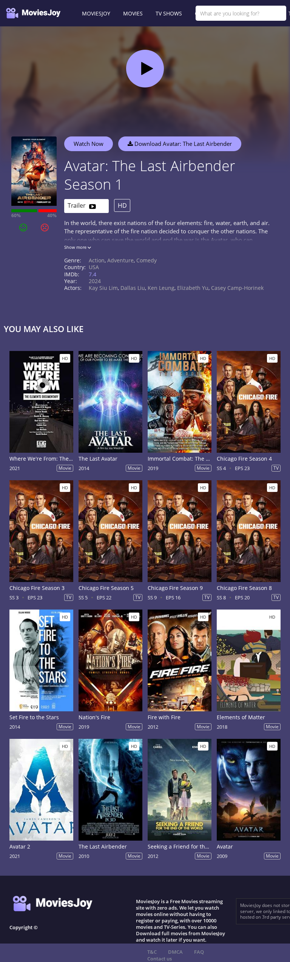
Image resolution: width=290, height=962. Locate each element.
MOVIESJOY (96, 13)
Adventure (120, 260)
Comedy (146, 260)
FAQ (199, 951)
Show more (76, 247)
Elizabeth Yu (192, 287)
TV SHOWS (169, 13)
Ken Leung (161, 287)
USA (94, 267)
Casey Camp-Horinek (237, 287)
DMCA (175, 951)
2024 (95, 281)
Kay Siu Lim (103, 287)
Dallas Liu (132, 287)
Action (97, 260)
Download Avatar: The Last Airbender (182, 143)
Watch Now (88, 143)
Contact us (159, 958)
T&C (152, 951)
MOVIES (133, 13)
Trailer (77, 205)
